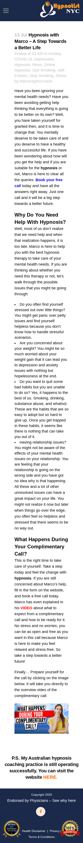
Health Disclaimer (34, 831)
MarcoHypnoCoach (36, 81)
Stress (61, 76)
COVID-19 (23, 59)
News (37, 65)
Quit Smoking (43, 70)
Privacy (55, 831)
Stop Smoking (41, 76)
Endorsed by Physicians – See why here (41, 800)
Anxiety (54, 54)
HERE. (50, 777)
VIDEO (26, 608)
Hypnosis (22, 65)
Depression (44, 59)
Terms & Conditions (42, 837)
